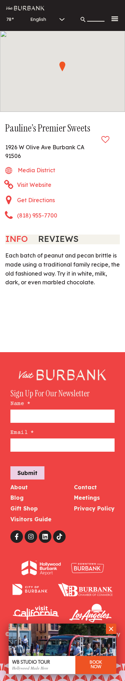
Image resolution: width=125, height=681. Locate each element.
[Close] (111, 629)
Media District (36, 170)
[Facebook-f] (16, 536)
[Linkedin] (45, 536)
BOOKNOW (96, 664)
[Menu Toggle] (114, 18)
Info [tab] (16, 238)
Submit (27, 472)
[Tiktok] (59, 536)
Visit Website (34, 184)
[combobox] (96, 17)
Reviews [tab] (58, 238)
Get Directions (36, 200)
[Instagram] (31, 536)
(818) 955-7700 (37, 215)
